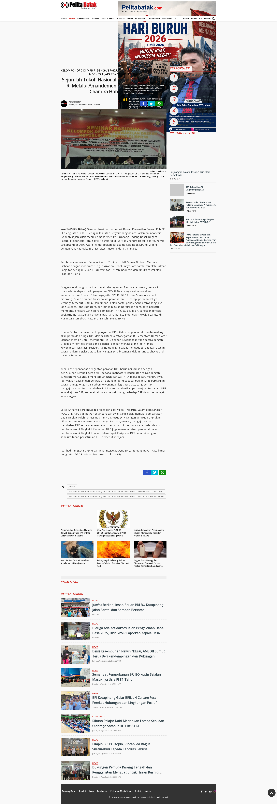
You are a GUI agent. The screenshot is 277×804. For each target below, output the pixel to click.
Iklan (91, 791)
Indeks (208, 18)
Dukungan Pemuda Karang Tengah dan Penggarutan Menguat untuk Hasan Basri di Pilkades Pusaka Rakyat (125, 772)
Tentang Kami (68, 791)
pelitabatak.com (127, 797)
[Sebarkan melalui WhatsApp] (159, 103)
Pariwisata (83, 18)
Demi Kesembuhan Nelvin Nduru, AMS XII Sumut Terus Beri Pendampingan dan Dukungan (197, 88)
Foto (177, 18)
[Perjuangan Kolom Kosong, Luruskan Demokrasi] (193, 163)
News (72, 18)
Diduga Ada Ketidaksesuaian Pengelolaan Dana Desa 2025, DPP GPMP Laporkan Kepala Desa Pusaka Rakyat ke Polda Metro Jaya (128, 633)
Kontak (137, 791)
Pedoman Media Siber (120, 791)
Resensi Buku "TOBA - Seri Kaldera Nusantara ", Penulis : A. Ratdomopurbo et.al (201, 205)
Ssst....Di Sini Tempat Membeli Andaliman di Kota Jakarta (75, 562)
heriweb (165, 797)
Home (64, 18)
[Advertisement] (138, 41)
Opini (130, 18)
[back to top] (272, 793)
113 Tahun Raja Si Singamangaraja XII (195, 188)
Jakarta (72, 486)
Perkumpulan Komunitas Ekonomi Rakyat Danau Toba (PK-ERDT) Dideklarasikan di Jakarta (76, 533)
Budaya (120, 18)
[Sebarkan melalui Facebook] (143, 103)
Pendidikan (107, 18)
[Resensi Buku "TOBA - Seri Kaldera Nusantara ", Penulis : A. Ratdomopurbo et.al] (177, 206)
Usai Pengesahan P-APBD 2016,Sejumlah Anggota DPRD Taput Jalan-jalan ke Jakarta (111, 533)
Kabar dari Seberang (160, 18)
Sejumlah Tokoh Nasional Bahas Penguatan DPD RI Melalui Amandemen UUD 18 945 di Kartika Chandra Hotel (116, 496)
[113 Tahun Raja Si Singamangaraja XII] (177, 191)
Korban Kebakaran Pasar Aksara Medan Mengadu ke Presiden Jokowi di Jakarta (149, 533)
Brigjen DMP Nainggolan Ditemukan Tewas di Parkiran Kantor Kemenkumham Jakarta (148, 563)
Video (186, 18)
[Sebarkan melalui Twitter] (151, 103)
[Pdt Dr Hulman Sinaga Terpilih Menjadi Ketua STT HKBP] (177, 223)
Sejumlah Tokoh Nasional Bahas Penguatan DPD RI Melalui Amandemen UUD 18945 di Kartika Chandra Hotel (116, 491)
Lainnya (195, 18)
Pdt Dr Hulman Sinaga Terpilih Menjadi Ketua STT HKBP (200, 220)
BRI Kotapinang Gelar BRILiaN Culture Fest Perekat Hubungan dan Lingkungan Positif (197, 77)
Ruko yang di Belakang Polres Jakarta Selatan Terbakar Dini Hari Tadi (113, 563)
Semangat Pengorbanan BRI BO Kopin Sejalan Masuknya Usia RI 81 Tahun (197, 98)
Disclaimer (102, 791)
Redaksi (82, 791)
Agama (95, 18)
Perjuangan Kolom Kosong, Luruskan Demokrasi (190, 173)
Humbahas (141, 18)
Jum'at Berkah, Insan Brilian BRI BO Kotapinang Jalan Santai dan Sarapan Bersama (196, 122)
